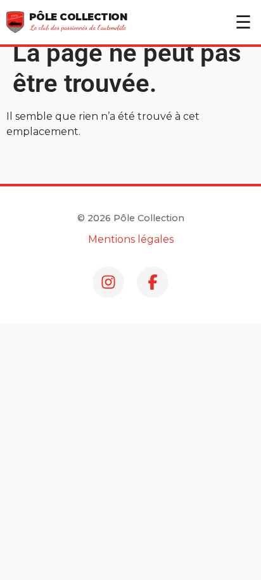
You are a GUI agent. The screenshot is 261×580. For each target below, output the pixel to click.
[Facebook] (153, 282)
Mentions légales (131, 239)
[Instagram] (108, 282)
